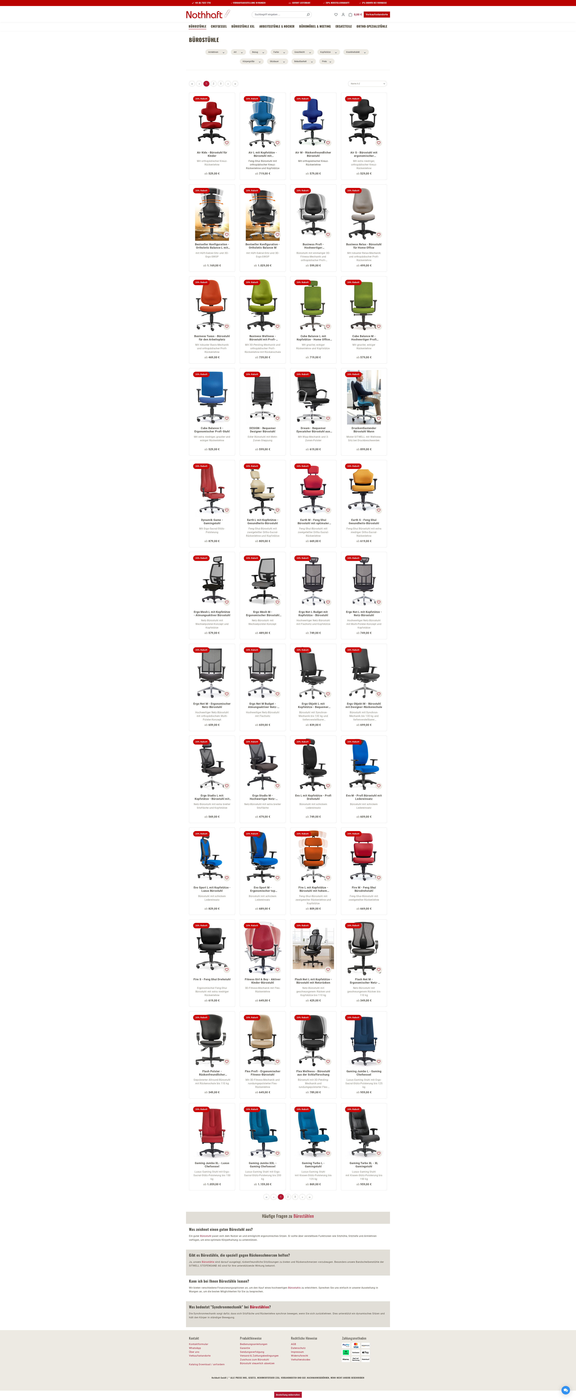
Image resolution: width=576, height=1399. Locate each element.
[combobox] (278, 15)
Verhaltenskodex (300, 1359)
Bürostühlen (304, 1216)
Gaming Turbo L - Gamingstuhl (313, 1165)
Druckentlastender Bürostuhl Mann (364, 430)
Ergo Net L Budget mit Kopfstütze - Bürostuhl (313, 613)
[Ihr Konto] (343, 15)
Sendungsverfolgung (252, 1352)
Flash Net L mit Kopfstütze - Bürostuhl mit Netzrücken (313, 981)
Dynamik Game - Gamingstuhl (212, 521)
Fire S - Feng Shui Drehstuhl (212, 979)
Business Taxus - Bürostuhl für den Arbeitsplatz (212, 338)
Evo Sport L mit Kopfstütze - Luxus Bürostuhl (212, 889)
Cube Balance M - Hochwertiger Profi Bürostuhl (363, 338)
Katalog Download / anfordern (207, 1364)
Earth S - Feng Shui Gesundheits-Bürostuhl (364, 521)
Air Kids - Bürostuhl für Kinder (212, 154)
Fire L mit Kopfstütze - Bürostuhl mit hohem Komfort (313, 889)
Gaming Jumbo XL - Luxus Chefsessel (212, 1165)
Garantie (245, 1348)
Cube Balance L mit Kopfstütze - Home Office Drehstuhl (313, 338)
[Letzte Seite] (235, 84)
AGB (293, 1344)
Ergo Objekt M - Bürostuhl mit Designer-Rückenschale (364, 705)
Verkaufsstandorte (377, 14)
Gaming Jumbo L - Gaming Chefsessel (363, 1073)
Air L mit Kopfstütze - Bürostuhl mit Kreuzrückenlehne (263, 154)
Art (235, 52)
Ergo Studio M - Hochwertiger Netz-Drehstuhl (263, 797)
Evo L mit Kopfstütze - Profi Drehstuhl (313, 797)
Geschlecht (299, 52)
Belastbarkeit (300, 61)
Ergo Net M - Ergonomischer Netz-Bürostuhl (212, 705)
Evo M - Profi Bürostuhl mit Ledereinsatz (364, 797)
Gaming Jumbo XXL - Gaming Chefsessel (262, 1165)
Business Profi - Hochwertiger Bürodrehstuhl (313, 246)
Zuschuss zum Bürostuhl (254, 1359)
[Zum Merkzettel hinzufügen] (226, 143)
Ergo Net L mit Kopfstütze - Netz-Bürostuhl (364, 613)
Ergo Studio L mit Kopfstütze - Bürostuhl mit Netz (212, 797)
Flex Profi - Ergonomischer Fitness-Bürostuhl (262, 1073)
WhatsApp (195, 1348)
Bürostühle (208, 1262)
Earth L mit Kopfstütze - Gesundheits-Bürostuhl (262, 521)
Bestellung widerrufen (288, 1395)
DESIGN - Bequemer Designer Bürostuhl (262, 430)
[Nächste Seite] (228, 84)
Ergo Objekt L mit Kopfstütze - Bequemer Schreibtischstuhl (313, 705)
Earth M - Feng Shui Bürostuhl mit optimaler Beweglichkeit (313, 521)
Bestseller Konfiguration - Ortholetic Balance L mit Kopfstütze (212, 246)
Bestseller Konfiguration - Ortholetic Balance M (263, 246)
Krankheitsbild (353, 52)
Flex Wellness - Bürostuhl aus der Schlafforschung (313, 1073)
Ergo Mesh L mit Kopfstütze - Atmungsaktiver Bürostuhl (212, 613)
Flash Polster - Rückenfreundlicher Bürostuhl (212, 1073)
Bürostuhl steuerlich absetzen (257, 1363)
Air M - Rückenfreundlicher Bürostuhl (313, 154)
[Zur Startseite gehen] (208, 13)
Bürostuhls (294, 1287)
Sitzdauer (274, 61)
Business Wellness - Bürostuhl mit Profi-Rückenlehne (262, 338)
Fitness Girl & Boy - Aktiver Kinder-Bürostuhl (262, 981)
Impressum (297, 1352)
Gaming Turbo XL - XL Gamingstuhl (364, 1165)
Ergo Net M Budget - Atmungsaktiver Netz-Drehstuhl (262, 705)
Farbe (276, 52)
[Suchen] (308, 15)
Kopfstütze (325, 52)
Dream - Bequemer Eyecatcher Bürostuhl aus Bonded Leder (313, 430)
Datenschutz (298, 1348)
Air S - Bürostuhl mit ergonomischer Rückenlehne (363, 154)
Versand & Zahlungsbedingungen (259, 1355)
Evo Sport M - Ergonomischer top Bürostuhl (262, 889)
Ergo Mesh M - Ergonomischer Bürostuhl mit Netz (262, 613)
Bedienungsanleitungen (253, 1344)
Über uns (194, 1352)
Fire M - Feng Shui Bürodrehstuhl (364, 889)
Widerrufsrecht (299, 1355)
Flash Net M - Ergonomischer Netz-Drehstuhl (364, 981)
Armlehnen (213, 52)
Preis (324, 61)
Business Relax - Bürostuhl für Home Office (364, 246)
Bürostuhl (205, 1236)
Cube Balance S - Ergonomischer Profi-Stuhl (212, 430)
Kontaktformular (198, 1344)
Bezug (255, 52)
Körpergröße (248, 61)
